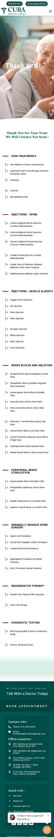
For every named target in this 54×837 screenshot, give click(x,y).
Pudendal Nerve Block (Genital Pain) (27, 446)
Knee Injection (17, 312)
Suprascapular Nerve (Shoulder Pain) (27, 481)
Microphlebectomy (19, 196)
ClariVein (14, 190)
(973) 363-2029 (14, 4)
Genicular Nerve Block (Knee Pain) (26, 401)
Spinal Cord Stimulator (20, 536)
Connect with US (21, 806)
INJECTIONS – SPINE (24, 214)
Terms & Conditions (23, 811)
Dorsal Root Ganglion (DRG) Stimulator (28, 542)
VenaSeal (14, 180)
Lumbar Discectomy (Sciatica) (24, 548)
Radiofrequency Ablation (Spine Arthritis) (29, 273)
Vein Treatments (23, 156)
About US (18, 800)
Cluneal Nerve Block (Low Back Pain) (27, 430)
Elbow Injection (17, 335)
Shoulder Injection (18, 329)
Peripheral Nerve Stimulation (24, 471)
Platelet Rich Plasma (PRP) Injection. (27, 594)
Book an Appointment (37, 4)
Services (17, 795)
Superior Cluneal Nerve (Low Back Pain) (28, 507)
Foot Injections (17, 347)
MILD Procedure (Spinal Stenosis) (26, 568)
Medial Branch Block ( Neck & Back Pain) (29, 452)
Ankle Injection (17, 318)
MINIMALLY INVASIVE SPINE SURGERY (29, 526)
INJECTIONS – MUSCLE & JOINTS (32, 291)
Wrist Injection (17, 341)
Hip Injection (16, 306)
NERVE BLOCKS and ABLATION (31, 365)
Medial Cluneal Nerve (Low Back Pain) (28, 501)
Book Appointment (27, 706)
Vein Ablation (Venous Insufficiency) (27, 164)
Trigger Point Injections (21, 299)
